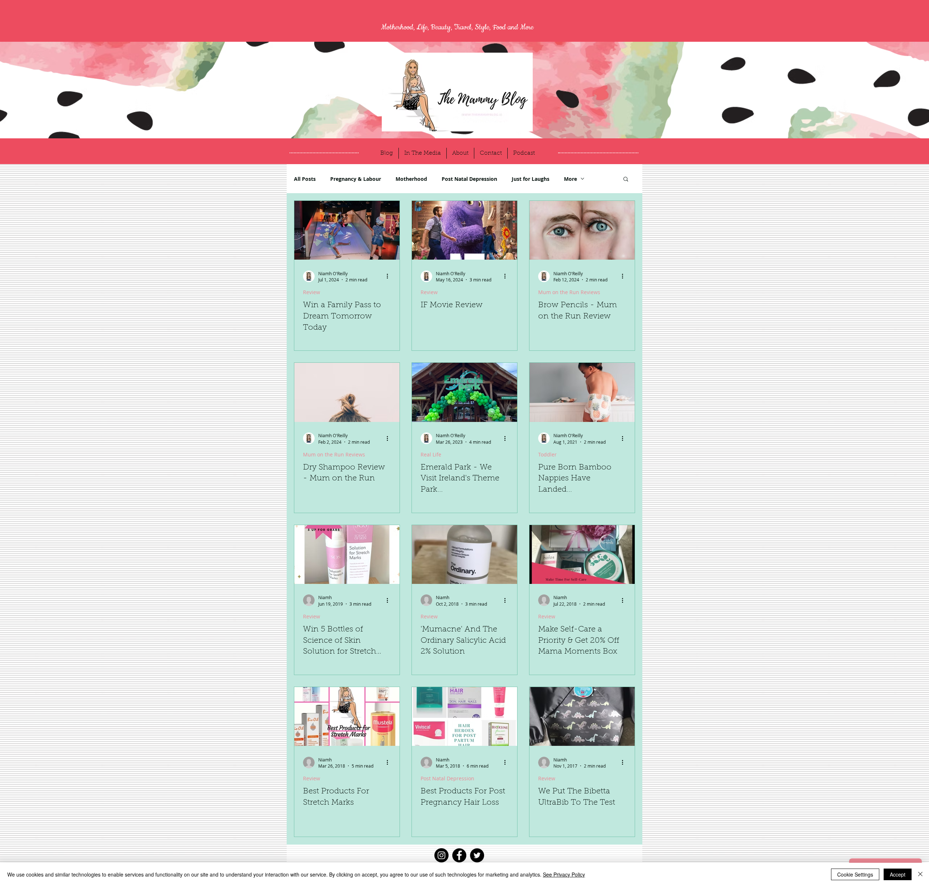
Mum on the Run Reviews (569, 292)
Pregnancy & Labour (355, 179)
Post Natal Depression (469, 179)
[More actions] (389, 276)
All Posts (305, 179)
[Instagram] (441, 855)
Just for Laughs (530, 179)
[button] (625, 179)
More (570, 179)
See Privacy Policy (564, 874)
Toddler (547, 454)
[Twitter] (477, 855)
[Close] (920, 874)
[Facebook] (459, 855)
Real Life (431, 454)
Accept (897, 874)
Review (311, 292)
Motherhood (411, 179)
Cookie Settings (855, 874)
